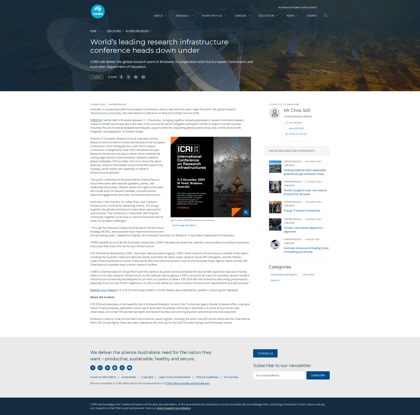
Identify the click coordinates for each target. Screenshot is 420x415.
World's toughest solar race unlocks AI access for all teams (305, 192)
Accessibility (129, 377)
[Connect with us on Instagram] (100, 367)
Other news (308, 274)
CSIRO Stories (114, 30)
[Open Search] (326, 15)
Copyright (147, 377)
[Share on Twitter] (128, 77)
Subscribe (318, 375)
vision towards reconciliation (173, 408)
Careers (240, 15)
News (290, 15)
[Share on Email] (143, 77)
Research (182, 15)
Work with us (212, 15)
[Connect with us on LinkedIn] (107, 367)
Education (266, 15)
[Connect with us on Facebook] (92, 367)
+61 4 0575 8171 (296, 128)
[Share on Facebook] (121, 77)
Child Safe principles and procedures (187, 383)
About (158, 15)
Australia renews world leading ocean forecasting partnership (306, 250)
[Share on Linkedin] (135, 77)
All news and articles (137, 30)
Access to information (103, 377)
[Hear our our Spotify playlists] (114, 367)
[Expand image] (211, 177)
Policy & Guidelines (207, 377)
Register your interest (103, 290)
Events (312, 15)
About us (275, 280)
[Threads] (122, 367)
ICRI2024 (95, 120)
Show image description (184, 225)
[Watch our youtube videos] (129, 367)
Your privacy (231, 377)
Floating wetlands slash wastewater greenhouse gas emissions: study (305, 172)
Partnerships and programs (284, 274)
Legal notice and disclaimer (174, 377)
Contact (96, 77)
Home (93, 30)
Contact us (265, 353)
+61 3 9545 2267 (295, 122)
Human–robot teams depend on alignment (303, 229)
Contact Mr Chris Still (297, 134)
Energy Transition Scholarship (302, 210)
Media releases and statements (292, 150)
